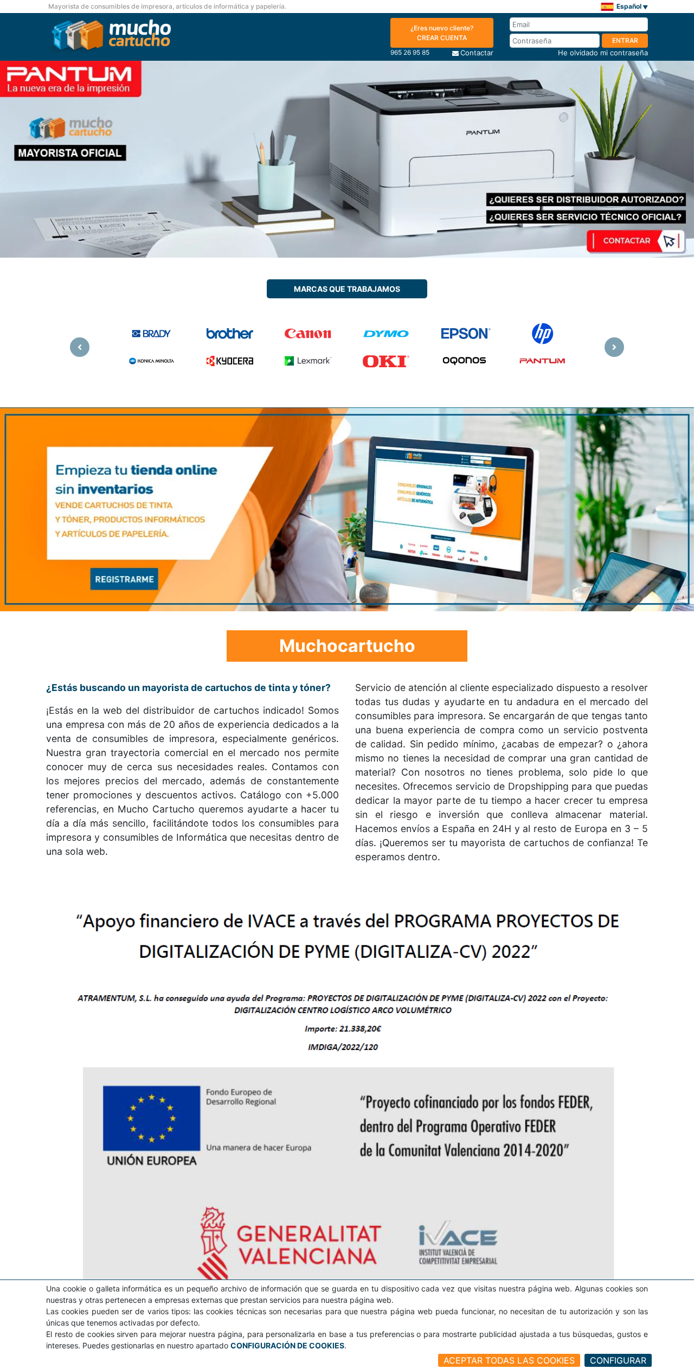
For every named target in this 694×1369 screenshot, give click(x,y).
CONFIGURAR (618, 1360)
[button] (79, 347)
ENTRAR (625, 40)
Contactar (476, 52)
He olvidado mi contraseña (603, 52)
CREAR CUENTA (441, 33)
